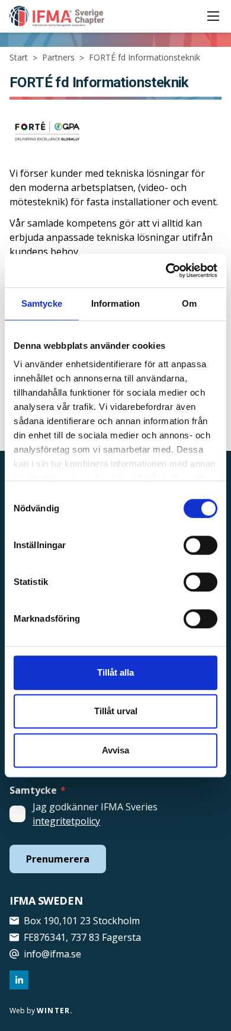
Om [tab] (189, 303)
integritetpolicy (66, 821)
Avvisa (115, 750)
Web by (41, 1010)
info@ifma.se (52, 953)
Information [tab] (115, 303)
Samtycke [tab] (41, 303)
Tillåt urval (115, 711)
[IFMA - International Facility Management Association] (56, 16)
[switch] (200, 545)
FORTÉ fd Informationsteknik (144, 57)
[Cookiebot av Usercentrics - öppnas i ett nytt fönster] (166, 270)
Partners (58, 57)
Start (18, 57)
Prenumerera (57, 858)
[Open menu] (213, 16)
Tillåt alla (115, 672)
